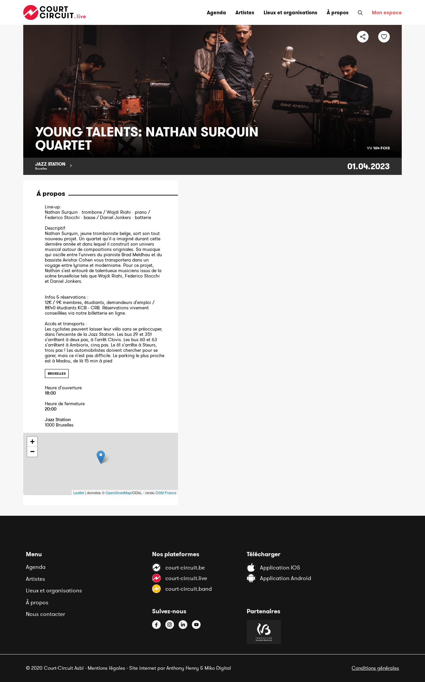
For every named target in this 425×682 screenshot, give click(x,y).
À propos (37, 602)
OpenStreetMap (118, 492)
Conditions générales (375, 668)
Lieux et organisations (54, 590)
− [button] (32, 451)
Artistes (35, 578)
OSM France (165, 492)
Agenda (35, 566)
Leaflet (78, 492)
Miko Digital (218, 668)
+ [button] (32, 441)
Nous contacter (45, 614)
